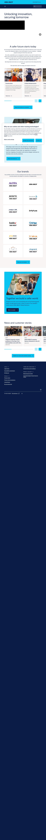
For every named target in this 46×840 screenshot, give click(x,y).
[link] (9, 96)
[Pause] (40, 34)
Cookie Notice (7, 382)
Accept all (38, 140)
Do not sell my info (8, 384)
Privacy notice (7, 377)
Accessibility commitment (9, 370)
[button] (40, 100)
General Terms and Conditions (29, 368)
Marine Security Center (28, 373)
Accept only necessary (28, 140)
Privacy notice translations (9, 380)
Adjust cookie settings (9, 139)
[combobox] (37, 6)
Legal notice (6, 368)
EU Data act (6, 373)
